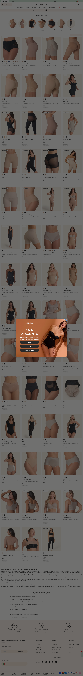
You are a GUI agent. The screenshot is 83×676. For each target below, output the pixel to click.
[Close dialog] (65, 320)
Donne (29, 342)
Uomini (29, 346)
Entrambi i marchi (29, 350)
